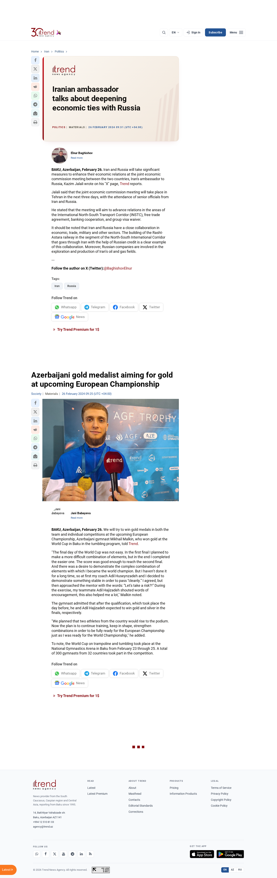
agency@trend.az (43, 826)
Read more (77, 157)
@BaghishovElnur (118, 268)
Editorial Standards (141, 805)
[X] (54, 854)
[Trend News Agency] (44, 785)
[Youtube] (63, 854)
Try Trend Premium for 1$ (78, 329)
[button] (35, 60)
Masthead (135, 793)
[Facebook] (45, 854)
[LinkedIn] (81, 854)
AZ (232, 869)
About (132, 787)
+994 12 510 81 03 (43, 821)
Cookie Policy (219, 805)
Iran (57, 286)
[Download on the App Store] (202, 854)
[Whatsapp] (36, 854)
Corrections (136, 811)
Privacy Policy (219, 793)
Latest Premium (97, 793)
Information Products (183, 793)
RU (240, 869)
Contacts (134, 799)
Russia (71, 286)
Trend (124, 184)
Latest (91, 787)
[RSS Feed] (90, 854)
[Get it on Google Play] (230, 854)
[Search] (164, 32)
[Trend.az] (46, 32)
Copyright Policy (221, 799)
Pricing (174, 787)
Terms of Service (221, 787)
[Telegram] (72, 854)
